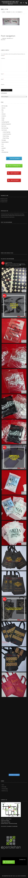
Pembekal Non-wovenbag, (19, 214)
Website (2, 84)
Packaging (4, 140)
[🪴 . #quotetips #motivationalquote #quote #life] (14, 760)
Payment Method (5, 142)
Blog (2, 110)
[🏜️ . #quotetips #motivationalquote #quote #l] (14, 457)
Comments (5, 788)
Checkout (3, 114)
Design (3, 118)
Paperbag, (11, 214)
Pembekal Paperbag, (5, 214)
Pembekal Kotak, (11, 215)
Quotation (4, 148)
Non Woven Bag (5, 128)
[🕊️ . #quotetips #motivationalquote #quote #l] (14, 608)
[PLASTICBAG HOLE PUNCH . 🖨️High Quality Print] (14, 330)
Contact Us (4, 116)
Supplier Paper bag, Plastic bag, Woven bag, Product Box (10, 4)
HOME (3, 120)
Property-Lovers (4, 201)
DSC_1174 (4, 9)
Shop (3, 150)
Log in (3, 784)
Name (2, 73)
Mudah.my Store (4, 198)
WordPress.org (5, 790)
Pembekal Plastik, (4, 215)
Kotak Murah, (12, 217)
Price (3, 144)
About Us (3, 108)
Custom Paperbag (6, 132)
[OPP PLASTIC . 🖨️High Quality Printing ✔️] (14, 356)
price (3, 146)
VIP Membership (5, 152)
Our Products (4, 130)
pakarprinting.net (10, 2)
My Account (4, 126)
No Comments (19, 12)
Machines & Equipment (6, 124)
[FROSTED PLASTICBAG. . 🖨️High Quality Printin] (14, 482)
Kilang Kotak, (6, 217)
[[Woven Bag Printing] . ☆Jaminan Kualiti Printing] (14, 558)
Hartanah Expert (4, 200)
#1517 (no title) (4, 106)
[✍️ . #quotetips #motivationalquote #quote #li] (14, 305)
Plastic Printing (6, 136)
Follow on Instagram (15, 774)
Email (2, 79)
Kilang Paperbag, (18, 215)
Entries (4, 786)
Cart (2, 112)
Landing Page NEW (5, 122)
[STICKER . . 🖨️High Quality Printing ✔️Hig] (14, 280)
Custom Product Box (7, 134)
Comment (3, 58)
